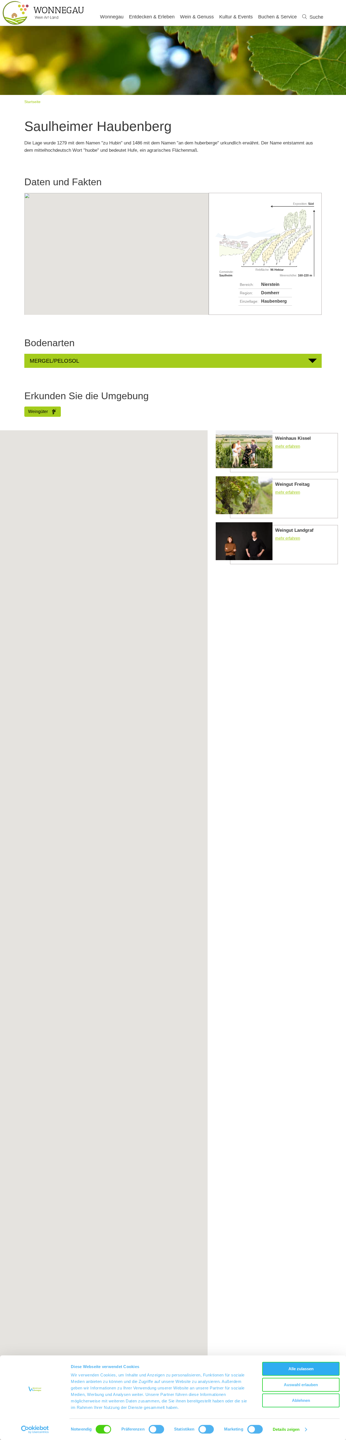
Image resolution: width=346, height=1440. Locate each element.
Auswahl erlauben (301, 1384)
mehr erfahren (277, 451)
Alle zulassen (301, 1368)
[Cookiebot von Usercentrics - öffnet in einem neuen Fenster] (35, 1429)
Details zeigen (286, 1429)
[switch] (156, 1429)
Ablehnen (301, 1400)
